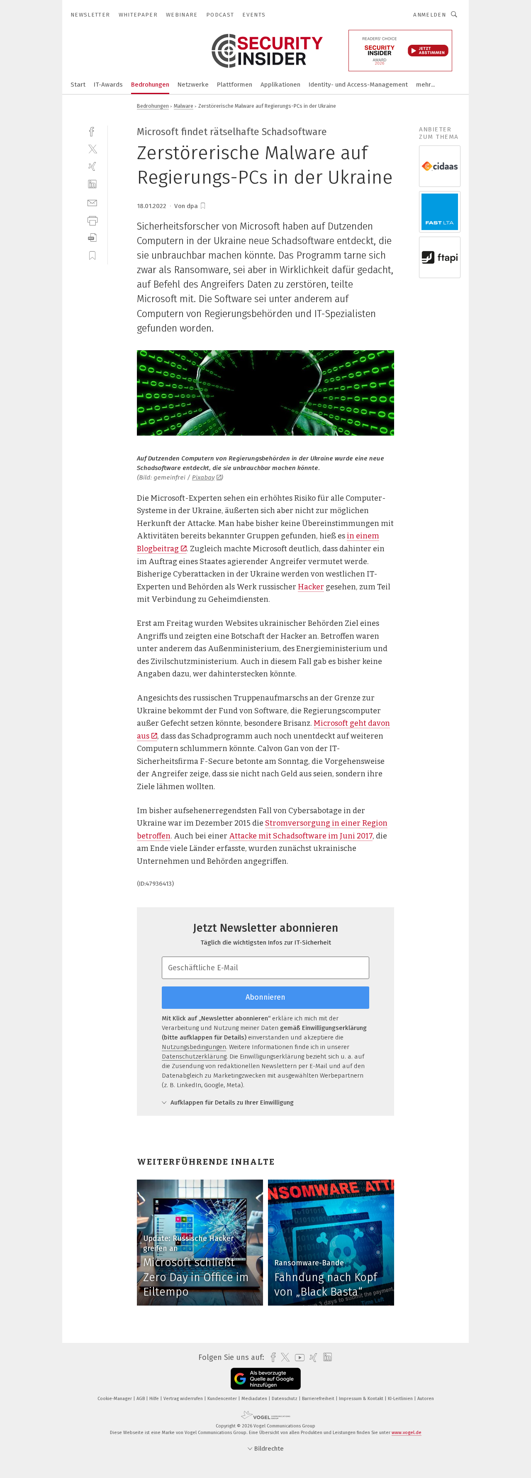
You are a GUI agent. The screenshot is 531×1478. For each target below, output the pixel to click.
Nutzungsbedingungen (194, 1047)
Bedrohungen (150, 84)
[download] (92, 238)
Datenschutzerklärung (194, 1056)
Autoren (425, 1398)
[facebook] (92, 131)
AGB (141, 1398)
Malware (183, 106)
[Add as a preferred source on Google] (266, 1379)
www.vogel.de (406, 1432)
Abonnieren (265, 997)
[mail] (92, 202)
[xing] (92, 166)
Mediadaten (254, 1398)
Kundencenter (222, 1398)
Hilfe (154, 1398)
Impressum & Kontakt (362, 1398)
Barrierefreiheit (319, 1398)
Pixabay (203, 477)
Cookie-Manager (115, 1398)
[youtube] (297, 1357)
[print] (92, 220)
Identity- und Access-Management (358, 84)
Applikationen (280, 84)
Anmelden (429, 14)
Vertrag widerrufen (183, 1398)
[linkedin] (92, 184)
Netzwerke (193, 84)
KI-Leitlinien (401, 1398)
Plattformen (234, 84)
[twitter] (92, 148)
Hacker (311, 586)
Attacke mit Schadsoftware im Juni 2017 (301, 836)
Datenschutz (285, 1398)
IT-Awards (108, 84)
